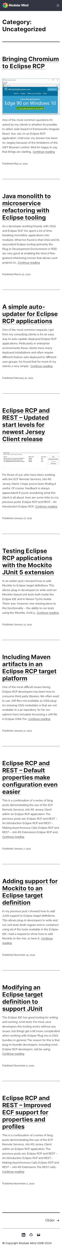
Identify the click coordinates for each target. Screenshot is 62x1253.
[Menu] (57, 5)
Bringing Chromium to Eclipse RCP (30, 62)
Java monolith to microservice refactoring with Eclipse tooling (26, 206)
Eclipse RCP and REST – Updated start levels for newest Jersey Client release (26, 425)
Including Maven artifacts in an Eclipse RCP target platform (29, 667)
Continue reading (44, 151)
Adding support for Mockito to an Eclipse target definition (30, 891)
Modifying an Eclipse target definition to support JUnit (22, 998)
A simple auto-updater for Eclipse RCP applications (30, 314)
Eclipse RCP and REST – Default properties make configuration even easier (30, 777)
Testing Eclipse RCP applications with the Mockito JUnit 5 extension (28, 561)
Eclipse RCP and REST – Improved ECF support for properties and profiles (26, 1112)
